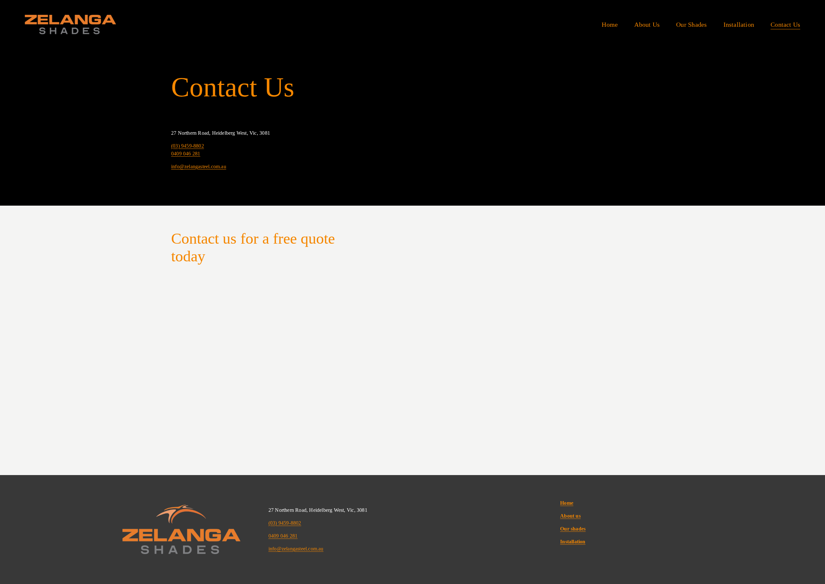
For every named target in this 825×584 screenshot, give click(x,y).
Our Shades (691, 24)
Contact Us (785, 24)
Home (610, 24)
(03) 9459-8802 (187, 146)
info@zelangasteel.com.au (198, 166)
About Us (647, 24)
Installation (738, 24)
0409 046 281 (185, 153)
